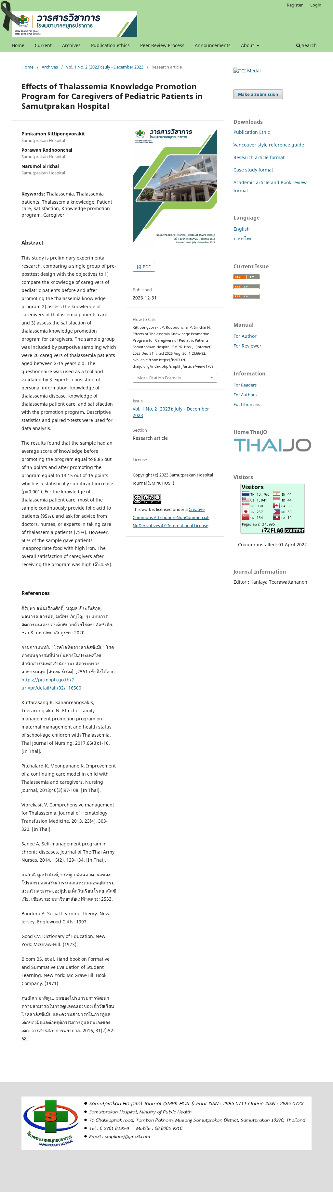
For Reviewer (247, 346)
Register (295, 5)
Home (18, 45)
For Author (245, 336)
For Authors (245, 395)
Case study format (253, 170)
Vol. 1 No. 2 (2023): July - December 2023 (104, 67)
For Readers (245, 385)
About (248, 45)
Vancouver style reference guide (268, 145)
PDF (146, 267)
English (241, 229)
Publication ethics (110, 45)
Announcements (213, 45)
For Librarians (246, 404)
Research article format (259, 157)
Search (308, 45)
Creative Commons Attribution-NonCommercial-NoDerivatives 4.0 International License (171, 517)
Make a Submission (258, 94)
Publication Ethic (251, 132)
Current (43, 45)
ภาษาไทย (242, 238)
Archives (71, 45)
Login (315, 5)
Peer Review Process (162, 45)
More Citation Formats (159, 378)
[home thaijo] (272, 450)
